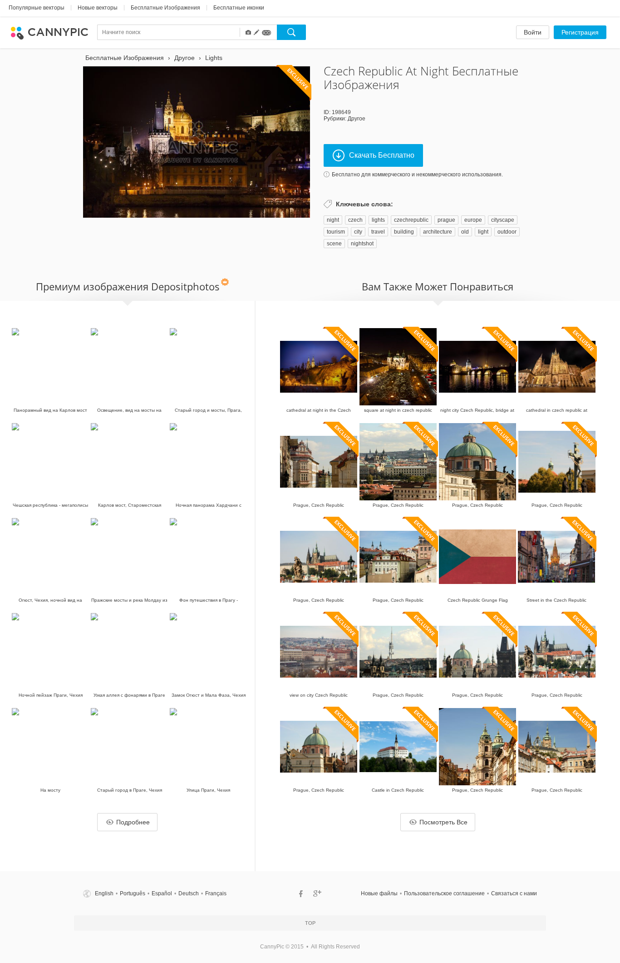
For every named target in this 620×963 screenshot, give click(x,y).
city (358, 232)
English (104, 893)
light (483, 232)
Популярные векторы (36, 8)
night (333, 220)
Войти (532, 32)
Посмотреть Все (443, 822)
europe (473, 220)
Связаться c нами (514, 893)
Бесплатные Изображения (165, 8)
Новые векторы (98, 8)
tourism (336, 232)
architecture (437, 232)
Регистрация (580, 32)
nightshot (362, 243)
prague (446, 220)
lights (378, 220)
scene (334, 243)
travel (378, 232)
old (465, 232)
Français (215, 893)
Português (132, 893)
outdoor (507, 232)
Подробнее (133, 822)
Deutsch (188, 893)
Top (310, 923)
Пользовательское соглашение (444, 893)
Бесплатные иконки (238, 8)
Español (162, 893)
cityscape (502, 220)
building (404, 232)
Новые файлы (379, 893)
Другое (356, 118)
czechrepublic (411, 220)
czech (355, 220)
